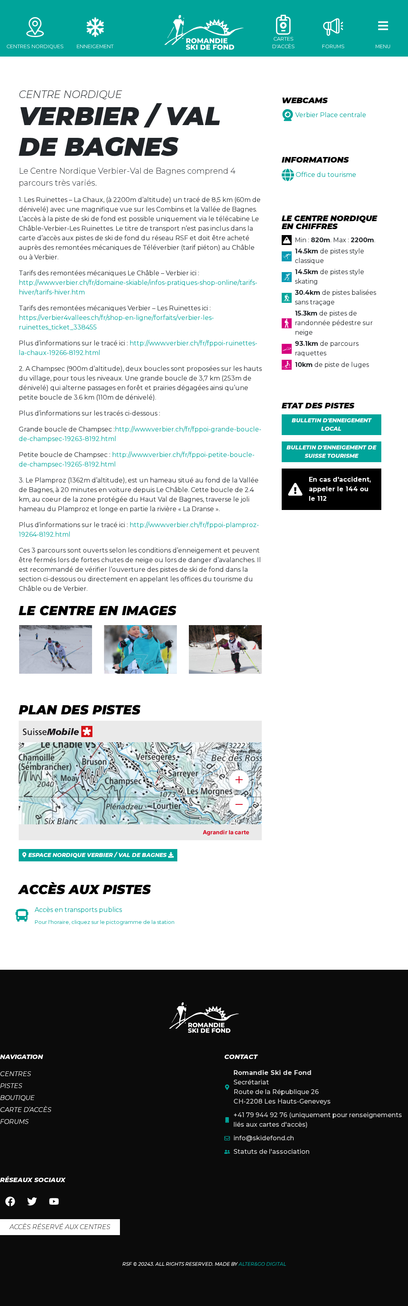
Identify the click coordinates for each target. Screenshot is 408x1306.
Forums (14, 1122)
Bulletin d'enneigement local (331, 424)
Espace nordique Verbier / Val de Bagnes (97, 855)
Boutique (17, 1098)
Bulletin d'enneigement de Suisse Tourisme (331, 451)
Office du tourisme (326, 174)
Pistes (11, 1086)
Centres (15, 1074)
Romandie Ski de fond (204, 32)
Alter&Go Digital (262, 1264)
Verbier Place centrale (330, 115)
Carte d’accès (25, 1110)
